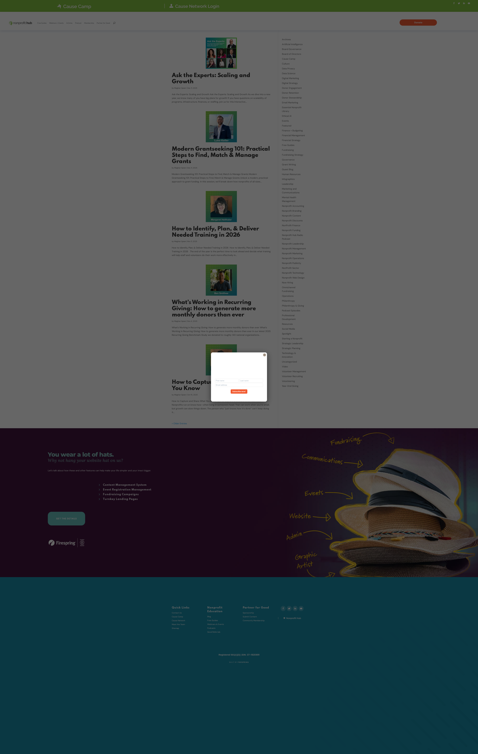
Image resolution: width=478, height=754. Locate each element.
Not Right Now (239, 396)
